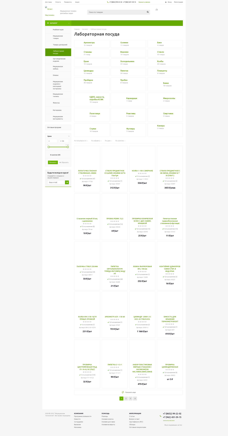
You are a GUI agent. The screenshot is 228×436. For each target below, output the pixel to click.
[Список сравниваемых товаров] (156, 10)
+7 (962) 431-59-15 (129, 2)
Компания (78, 413)
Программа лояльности (82, 416)
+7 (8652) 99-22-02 (115, 2)
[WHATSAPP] (181, 429)
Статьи (132, 416)
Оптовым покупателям (137, 427)
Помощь (105, 413)
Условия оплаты (108, 419)
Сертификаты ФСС (136, 422)
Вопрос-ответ (134, 419)
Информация (135, 413)
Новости (77, 419)
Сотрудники (78, 422)
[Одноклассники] (171, 429)
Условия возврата (108, 424)
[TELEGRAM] (176, 429)
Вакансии (77, 424)
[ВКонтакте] (166, 429)
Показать (52, 162)
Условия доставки (108, 422)
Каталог (53, 23)
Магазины (77, 427)
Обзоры (132, 424)
